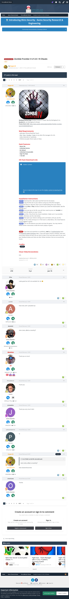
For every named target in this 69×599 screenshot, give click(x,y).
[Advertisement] (34, 44)
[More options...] (64, 86)
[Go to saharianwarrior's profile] (10, 437)
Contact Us (50, 583)
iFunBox (29, 135)
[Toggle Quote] (21, 459)
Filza (24, 135)
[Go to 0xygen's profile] (5, 67)
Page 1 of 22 (30, 80)
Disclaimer (43, 583)
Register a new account (20, 528)
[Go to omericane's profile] (10, 485)
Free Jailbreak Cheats (30, 68)
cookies (14, 592)
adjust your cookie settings (29, 595)
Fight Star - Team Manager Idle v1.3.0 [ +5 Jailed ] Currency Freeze (41, 559)
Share (50, 67)
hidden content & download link (53, 190)
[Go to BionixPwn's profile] (10, 359)
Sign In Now (48, 528)
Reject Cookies (62, 593)
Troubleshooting (55, 231)
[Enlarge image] (33, 104)
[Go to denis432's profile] (10, 333)
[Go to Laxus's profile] (7, 563)
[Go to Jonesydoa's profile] (10, 412)
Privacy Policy (35, 583)
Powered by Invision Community (34, 584)
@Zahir (22, 246)
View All (34, 569)
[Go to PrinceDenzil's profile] (10, 388)
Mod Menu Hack (9, 59)
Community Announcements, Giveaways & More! (34, 29)
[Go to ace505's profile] (10, 309)
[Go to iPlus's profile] (10, 284)
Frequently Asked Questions (28, 233)
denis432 (37, 459)
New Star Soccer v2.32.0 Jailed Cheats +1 (16, 559)
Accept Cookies (50, 593)
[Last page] (23, 80)
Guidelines (7, 597)
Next (20, 80)
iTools (34, 135)
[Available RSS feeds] (65, 574)
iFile (21, 135)
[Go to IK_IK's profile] (33, 563)
